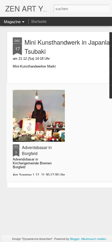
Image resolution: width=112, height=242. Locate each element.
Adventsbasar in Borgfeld (37, 150)
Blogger (75, 239)
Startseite (39, 21)
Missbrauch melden (93, 239)
